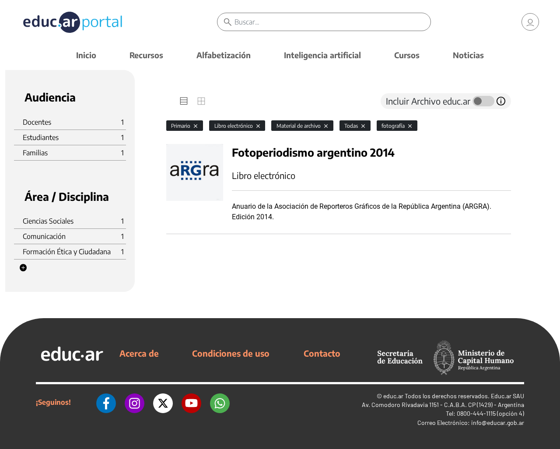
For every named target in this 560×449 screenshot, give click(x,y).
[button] (23, 268)
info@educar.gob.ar (497, 422)
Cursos (407, 55)
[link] (530, 22)
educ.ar (393, 396)
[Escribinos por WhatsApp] (220, 402)
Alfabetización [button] (223, 55)
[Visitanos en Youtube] (191, 402)
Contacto (322, 353)
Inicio (86, 55)
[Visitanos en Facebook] (106, 402)
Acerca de (139, 353)
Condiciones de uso (231, 353)
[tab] (183, 101)
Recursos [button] (146, 55)
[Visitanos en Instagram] (134, 402)
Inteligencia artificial (322, 55)
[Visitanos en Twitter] (163, 402)
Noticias (468, 55)
